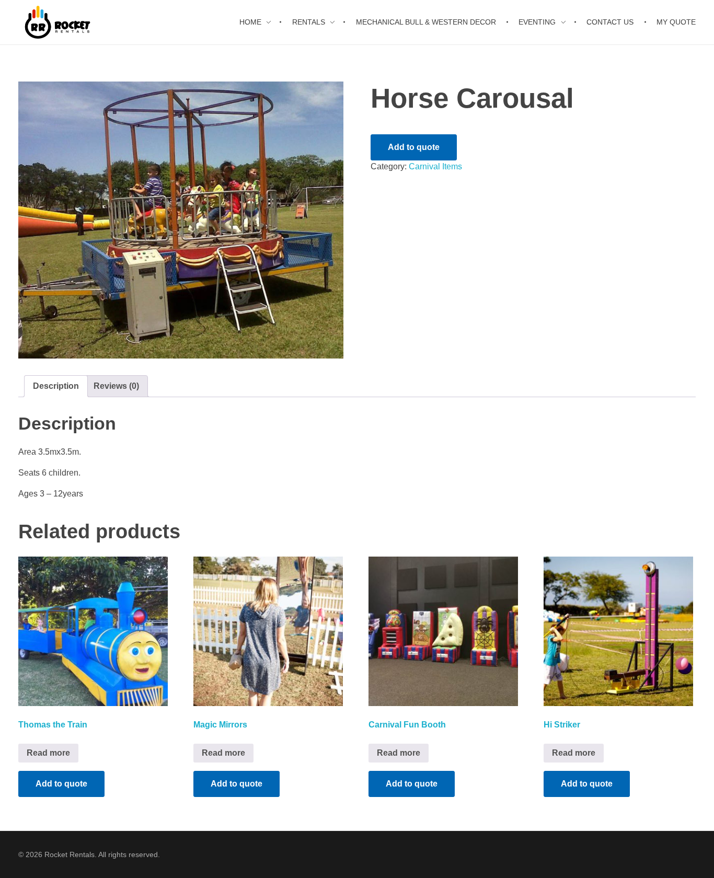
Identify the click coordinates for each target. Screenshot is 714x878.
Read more (48, 752)
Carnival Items (435, 166)
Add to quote (414, 147)
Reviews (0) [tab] (116, 386)
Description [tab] (56, 386)
